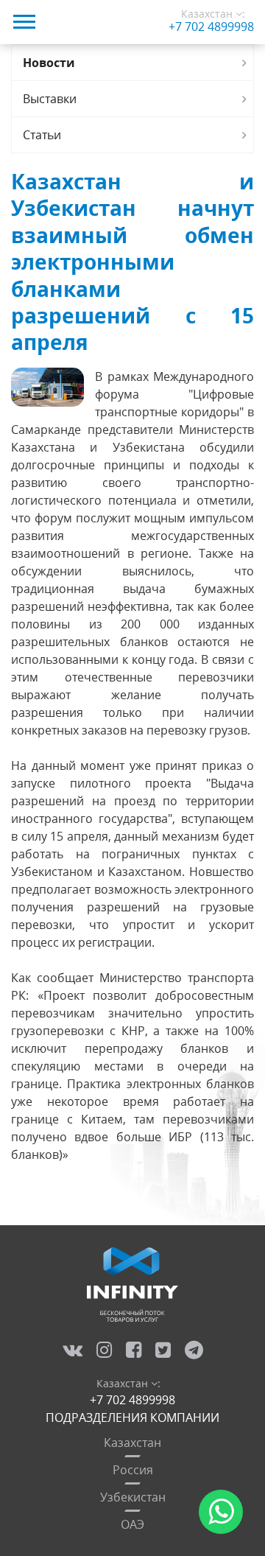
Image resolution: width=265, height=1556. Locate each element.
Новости (49, 63)
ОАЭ (132, 1524)
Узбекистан (133, 1497)
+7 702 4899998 (211, 26)
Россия (133, 1470)
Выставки (50, 99)
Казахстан (132, 1442)
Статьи (42, 135)
